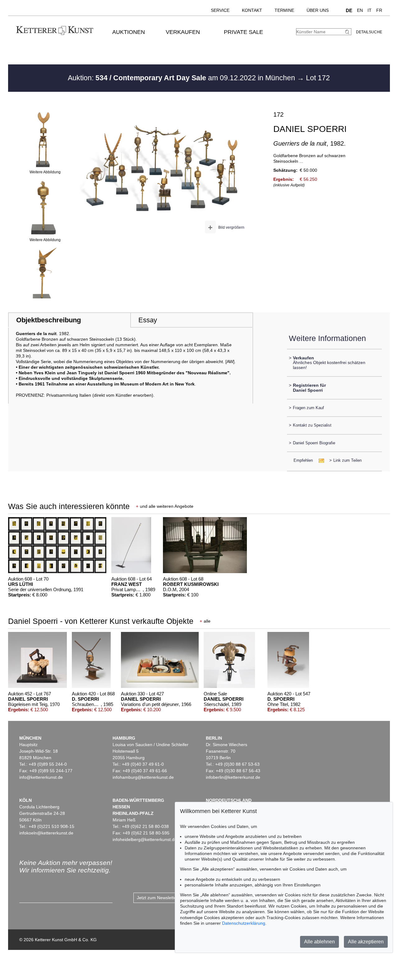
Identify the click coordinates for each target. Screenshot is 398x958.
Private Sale (243, 32)
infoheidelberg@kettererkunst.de (145, 839)
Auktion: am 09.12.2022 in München (182, 78)
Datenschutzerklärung (243, 923)
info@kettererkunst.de (41, 777)
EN (360, 10)
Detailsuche (369, 32)
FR (379, 10)
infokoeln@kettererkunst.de (46, 832)
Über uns (318, 10)
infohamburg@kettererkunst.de (143, 777)
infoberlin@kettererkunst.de (233, 777)
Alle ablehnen (319, 941)
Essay (147, 320)
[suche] (348, 32)
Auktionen (128, 32)
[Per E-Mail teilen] (319, 460)
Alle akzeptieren (366, 941)
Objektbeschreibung (48, 320)
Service (220, 10)
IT (370, 10)
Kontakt (252, 10)
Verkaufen (183, 32)
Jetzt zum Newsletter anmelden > (169, 897)
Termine (284, 10)
